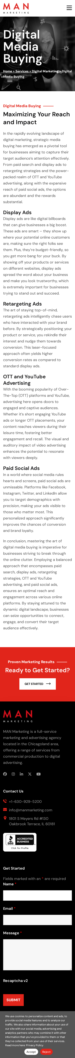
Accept (31, 1051)
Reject (46, 1051)
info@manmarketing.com (30, 810)
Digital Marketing (45, 71)
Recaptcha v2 (15, 981)
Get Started (34, 684)
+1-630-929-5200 (25, 801)
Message (12, 933)
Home (7, 71)
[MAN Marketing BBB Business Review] (19, 843)
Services (22, 71)
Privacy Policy (34, 1045)
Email (9, 908)
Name (9, 884)
